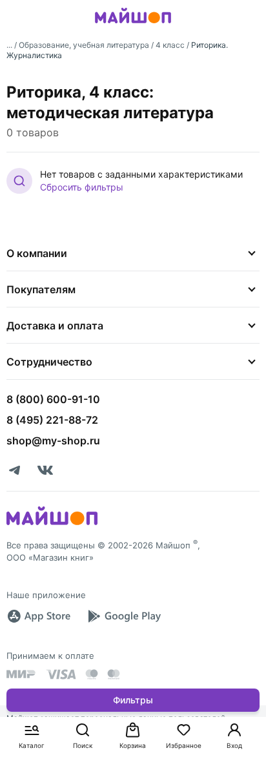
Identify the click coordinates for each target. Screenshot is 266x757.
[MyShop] (51, 524)
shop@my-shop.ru (53, 440)
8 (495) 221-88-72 (52, 419)
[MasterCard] (91, 674)
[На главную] (133, 25)
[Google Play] (124, 616)
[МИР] (21, 674)
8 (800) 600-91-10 (53, 399)
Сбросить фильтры (81, 186)
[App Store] (38, 616)
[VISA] (60, 674)
